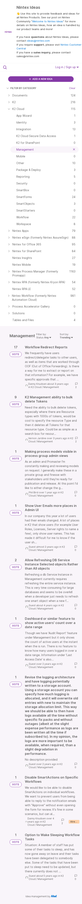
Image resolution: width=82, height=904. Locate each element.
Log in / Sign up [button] (66, 67)
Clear (72, 88)
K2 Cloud (36, 387)
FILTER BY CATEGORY (23, 88)
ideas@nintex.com (38, 40)
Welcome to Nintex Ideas (47, 21)
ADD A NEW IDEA (42, 78)
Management (51, 387)
